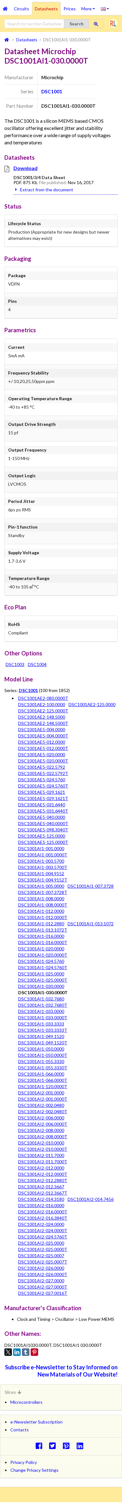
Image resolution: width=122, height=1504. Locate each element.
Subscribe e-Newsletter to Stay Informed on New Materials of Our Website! (61, 1371)
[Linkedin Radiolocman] (81, 1445)
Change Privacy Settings (34, 1470)
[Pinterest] (34, 1352)
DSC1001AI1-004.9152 (41, 873)
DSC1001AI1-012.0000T (42, 917)
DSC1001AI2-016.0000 (41, 1205)
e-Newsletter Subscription (36, 1421)
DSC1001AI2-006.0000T (42, 1124)
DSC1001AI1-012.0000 (41, 911)
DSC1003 (15, 664)
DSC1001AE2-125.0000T (43, 710)
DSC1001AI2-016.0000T (42, 1211)
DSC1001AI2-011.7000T (42, 1161)
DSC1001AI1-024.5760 (41, 961)
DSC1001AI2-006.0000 (41, 1117)
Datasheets (46, 8)
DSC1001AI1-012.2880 (41, 923)
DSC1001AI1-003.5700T (42, 867)
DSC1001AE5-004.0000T (43, 735)
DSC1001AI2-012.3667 (41, 1186)
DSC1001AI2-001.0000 (41, 1092)
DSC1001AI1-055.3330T (42, 1067)
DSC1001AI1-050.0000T (42, 1055)
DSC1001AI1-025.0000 (41, 973)
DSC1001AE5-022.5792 (41, 767)
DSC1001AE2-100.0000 (41, 704)
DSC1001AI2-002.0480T (42, 1111)
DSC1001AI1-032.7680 (41, 998)
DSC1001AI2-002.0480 (41, 1105)
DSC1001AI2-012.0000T (42, 1174)
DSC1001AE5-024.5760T (43, 785)
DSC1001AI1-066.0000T (42, 1080)
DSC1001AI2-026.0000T (42, 1274)
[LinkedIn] (17, 1352)
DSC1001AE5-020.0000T (43, 760)
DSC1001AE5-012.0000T (43, 748)
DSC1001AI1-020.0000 (41, 948)
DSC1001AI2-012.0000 (41, 1168)
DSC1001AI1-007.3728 (91, 886)
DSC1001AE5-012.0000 (41, 742)
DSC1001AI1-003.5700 (41, 861)
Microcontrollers (26, 1402)
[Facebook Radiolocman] (40, 1445)
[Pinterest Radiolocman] (68, 1445)
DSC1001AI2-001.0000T (42, 1099)
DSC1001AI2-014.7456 (91, 1199)
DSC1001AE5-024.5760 (41, 779)
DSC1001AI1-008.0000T (42, 904)
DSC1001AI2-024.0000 (41, 1224)
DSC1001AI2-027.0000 (41, 1280)
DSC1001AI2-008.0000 (41, 1130)
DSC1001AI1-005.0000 (41, 886)
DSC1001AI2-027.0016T (42, 1293)
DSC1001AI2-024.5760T (42, 1236)
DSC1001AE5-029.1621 (41, 792)
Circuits (21, 8)
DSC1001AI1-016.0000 (41, 936)
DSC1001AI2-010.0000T (42, 1149)
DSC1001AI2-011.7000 (41, 1155)
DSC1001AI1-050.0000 (41, 1049)
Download (25, 168)
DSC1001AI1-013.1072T (42, 930)
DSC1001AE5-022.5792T (43, 773)
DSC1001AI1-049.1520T (42, 1042)
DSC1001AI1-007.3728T (42, 892)
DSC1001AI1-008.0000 (41, 898)
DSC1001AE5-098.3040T (43, 829)
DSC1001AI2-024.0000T (42, 1230)
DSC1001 (51, 91)
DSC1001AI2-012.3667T (42, 1193)
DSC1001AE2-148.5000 (41, 717)
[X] (8, 1352)
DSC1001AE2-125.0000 (92, 704)
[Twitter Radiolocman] (54, 1445)
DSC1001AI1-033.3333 (41, 1023)
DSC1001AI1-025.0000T (42, 980)
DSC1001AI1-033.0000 (41, 1011)
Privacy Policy (23, 1462)
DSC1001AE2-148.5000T (43, 723)
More (89, 6)
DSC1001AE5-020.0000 (41, 754)
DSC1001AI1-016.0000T (42, 942)
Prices (70, 8)
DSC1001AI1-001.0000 (41, 848)
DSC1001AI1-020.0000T (42, 955)
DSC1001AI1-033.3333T (42, 1030)
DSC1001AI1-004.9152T (42, 879)
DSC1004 (37, 664)
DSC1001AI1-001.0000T (42, 854)
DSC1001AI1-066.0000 (41, 1074)
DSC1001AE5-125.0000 (41, 836)
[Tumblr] (25, 1352)
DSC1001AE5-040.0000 (41, 817)
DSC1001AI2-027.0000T (42, 1287)
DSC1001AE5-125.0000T (43, 842)
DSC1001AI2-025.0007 (41, 1255)
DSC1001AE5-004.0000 (41, 729)
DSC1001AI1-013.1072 (91, 923)
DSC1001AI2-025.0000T (42, 1249)
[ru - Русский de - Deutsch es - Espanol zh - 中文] (105, 8)
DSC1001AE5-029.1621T (43, 798)
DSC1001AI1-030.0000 (41, 986)
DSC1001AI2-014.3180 (41, 1199)
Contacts (19, 1429)
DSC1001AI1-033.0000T (42, 1017)
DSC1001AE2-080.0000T (43, 698)
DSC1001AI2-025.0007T (42, 1261)
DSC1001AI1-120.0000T (42, 1086)
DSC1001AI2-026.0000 (41, 1268)
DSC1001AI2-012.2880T (42, 1180)
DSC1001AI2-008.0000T (42, 1136)
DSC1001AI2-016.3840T (42, 1218)
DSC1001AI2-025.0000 (41, 1243)
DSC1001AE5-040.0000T (43, 823)
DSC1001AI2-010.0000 (41, 1142)
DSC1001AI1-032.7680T (42, 1005)
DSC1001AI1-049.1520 (41, 1036)
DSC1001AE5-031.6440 (41, 804)
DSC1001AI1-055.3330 (41, 1061)
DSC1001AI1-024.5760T (42, 967)
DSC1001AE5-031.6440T (43, 811)
